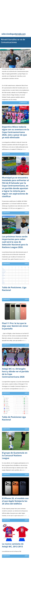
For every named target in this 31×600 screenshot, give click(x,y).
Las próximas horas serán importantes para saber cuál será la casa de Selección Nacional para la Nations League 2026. (15, 242)
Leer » (27, 154)
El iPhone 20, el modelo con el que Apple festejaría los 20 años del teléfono (15, 501)
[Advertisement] (15, 15)
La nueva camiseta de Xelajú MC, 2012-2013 (12, 545)
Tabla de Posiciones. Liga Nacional (14, 288)
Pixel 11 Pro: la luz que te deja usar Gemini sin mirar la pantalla (15, 326)
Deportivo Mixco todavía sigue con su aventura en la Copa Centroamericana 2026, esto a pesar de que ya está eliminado (15, 132)
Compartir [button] (23, 102)
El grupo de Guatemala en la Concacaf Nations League (14, 455)
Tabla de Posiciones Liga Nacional (14, 418)
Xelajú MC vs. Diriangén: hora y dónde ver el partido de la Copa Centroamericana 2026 (15, 372)
